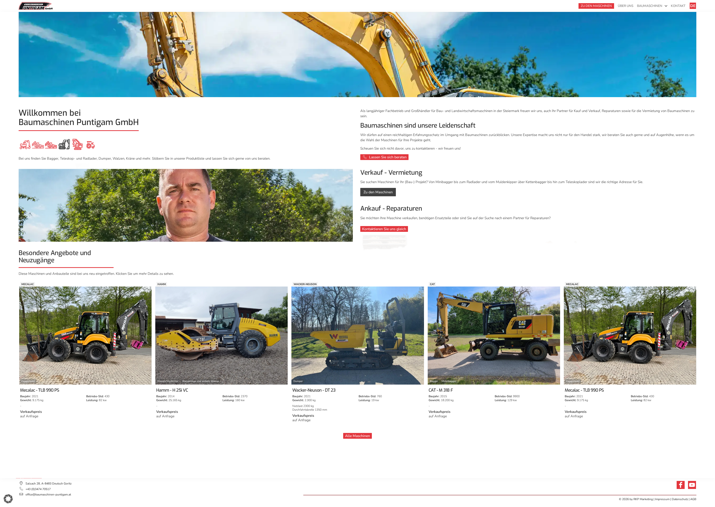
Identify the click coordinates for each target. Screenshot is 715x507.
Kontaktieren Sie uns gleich (384, 228)
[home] (36, 5)
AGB (693, 499)
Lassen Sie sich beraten (388, 157)
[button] (8, 499)
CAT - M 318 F (304, 390)
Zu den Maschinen (378, 192)
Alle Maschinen (357, 435)
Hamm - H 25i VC (36, 390)
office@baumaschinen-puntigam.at (48, 494)
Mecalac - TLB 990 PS (448, 390)
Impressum (662, 499)
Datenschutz (680, 499)
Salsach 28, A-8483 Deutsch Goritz (49, 484)
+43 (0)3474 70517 (38, 489)
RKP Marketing (643, 499)
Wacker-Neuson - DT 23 (177, 390)
